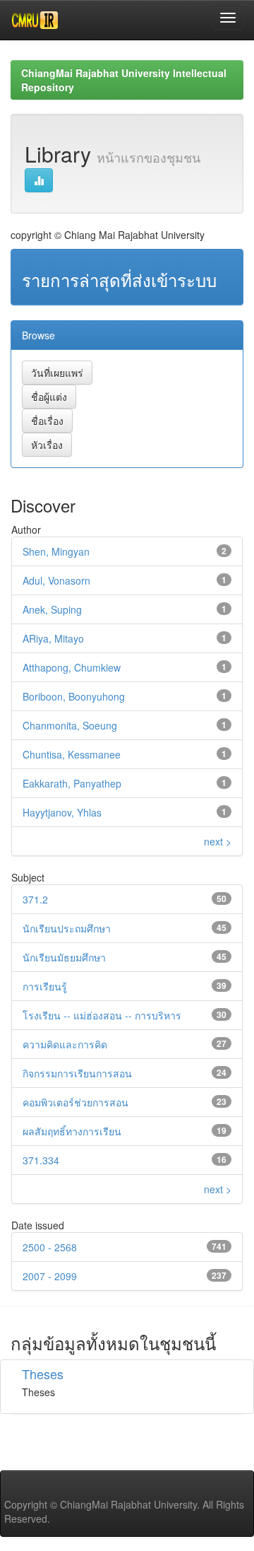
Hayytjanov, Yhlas (62, 812)
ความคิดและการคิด (65, 1044)
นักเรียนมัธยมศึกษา (64, 957)
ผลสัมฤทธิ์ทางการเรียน (72, 1131)
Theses (43, 1373)
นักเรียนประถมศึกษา (67, 928)
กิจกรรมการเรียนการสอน (77, 1073)
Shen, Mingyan (56, 551)
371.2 (35, 899)
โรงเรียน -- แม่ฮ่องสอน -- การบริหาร (102, 1015)
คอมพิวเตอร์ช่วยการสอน (75, 1102)
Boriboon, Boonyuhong (74, 696)
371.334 (41, 1160)
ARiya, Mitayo (53, 638)
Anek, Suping (52, 609)
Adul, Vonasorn (56, 580)
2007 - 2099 (50, 1276)
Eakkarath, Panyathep (72, 783)
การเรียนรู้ (45, 986)
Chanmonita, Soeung (70, 725)
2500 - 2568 (50, 1247)
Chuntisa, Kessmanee (72, 754)
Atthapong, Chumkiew (72, 667)
